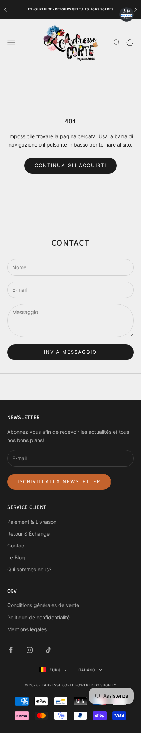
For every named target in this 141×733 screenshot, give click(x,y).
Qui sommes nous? (29, 569)
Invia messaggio (70, 352)
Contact (16, 545)
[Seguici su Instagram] (29, 650)
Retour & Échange (28, 534)
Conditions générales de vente (43, 605)
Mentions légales (27, 629)
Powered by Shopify (95, 685)
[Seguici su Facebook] (10, 650)
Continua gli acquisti (70, 165)
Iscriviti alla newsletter (59, 481)
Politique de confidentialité (38, 617)
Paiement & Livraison (31, 522)
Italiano (86, 669)
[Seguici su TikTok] (48, 650)
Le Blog (16, 557)
